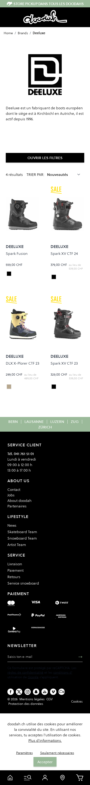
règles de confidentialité (25, 672)
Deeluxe (39, 33)
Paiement (15, 570)
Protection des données (25, 703)
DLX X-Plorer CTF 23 (22, 363)
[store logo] (45, 17)
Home (8, 33)
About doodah (19, 500)
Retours (13, 576)
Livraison (14, 563)
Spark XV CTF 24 (64, 253)
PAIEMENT (18, 593)
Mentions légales (32, 699)
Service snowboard (23, 583)
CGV (49, 699)
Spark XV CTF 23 (64, 363)
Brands (23, 33)
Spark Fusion (17, 253)
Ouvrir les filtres (45, 157)
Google (33, 677)
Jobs (11, 495)
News (11, 525)
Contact (13, 489)
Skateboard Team (22, 531)
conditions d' (62, 672)
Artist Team (16, 544)
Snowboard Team (22, 538)
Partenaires (17, 506)
